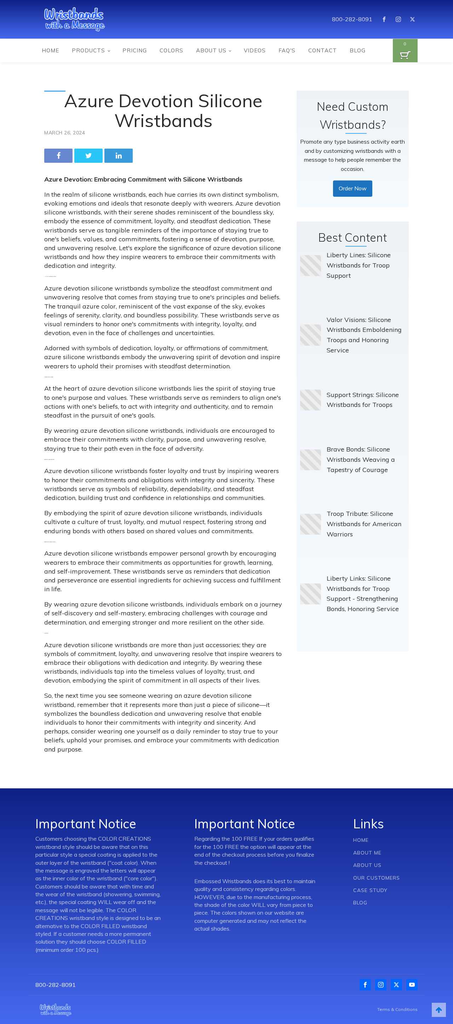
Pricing (134, 50)
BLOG (360, 902)
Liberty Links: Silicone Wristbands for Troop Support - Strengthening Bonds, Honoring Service (363, 593)
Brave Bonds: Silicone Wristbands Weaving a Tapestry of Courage (361, 459)
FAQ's (287, 50)
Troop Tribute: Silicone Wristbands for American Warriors (364, 524)
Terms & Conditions (397, 1009)
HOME (361, 840)
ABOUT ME (367, 853)
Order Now (353, 188)
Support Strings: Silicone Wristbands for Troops (363, 400)
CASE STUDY (370, 890)
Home (50, 50)
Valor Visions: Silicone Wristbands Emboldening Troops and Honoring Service (364, 335)
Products (88, 50)
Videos (255, 50)
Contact (322, 50)
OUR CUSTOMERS (376, 878)
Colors (171, 50)
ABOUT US (367, 865)
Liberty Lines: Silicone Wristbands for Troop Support (359, 265)
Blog (358, 50)
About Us (211, 50)
